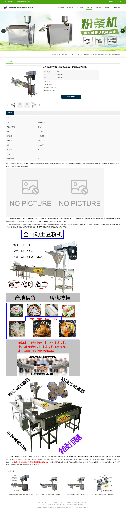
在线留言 (117, 7)
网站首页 (110, 1)
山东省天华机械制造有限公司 (44, 507)
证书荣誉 (98, 7)
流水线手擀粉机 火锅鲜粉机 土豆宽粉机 (20, 494)
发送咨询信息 (71, 96)
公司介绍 (70, 7)
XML (68, 507)
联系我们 (108, 7)
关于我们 (119, 1)
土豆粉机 (78, 54)
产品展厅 (89, 7)
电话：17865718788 (57, 504)
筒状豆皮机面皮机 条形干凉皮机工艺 (103, 494)
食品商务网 (79, 507)
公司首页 (60, 7)
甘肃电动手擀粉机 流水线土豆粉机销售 (48, 494)
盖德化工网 (86, 507)
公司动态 (79, 7)
